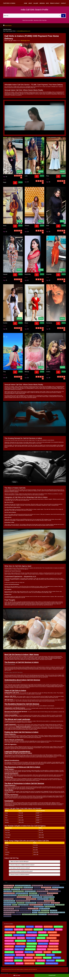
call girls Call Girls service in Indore (11, 906)
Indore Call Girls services (55, 891)
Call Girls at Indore (18, 887)
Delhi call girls (38, 926)
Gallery (35, 3)
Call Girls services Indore (26, 889)
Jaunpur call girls (9, 952)
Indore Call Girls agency (9, 912)
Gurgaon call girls (19, 929)
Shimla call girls (41, 960)
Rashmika (28, 274)
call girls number (7, 891)
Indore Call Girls (41, 893)
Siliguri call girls (60, 960)
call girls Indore (53, 910)
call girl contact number (44, 912)
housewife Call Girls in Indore (51, 889)
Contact (63, 3)
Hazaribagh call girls (30, 949)
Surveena (49, 323)
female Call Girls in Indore (57, 887)
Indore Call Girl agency (33, 908)
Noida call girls (28, 929)
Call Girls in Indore (9, 3)
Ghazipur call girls (31, 946)
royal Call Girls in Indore (52, 893)
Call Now (15, 183)
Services (42, 3)
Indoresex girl (7, 889)
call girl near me (7, 904)
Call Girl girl (36, 887)
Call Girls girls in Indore (18, 891)
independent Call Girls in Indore (23, 900)
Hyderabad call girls (9, 926)
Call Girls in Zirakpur (54, 935)
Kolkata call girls (20, 926)
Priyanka (48, 274)
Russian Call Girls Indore (9, 900)
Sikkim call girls (50, 960)
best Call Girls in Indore (53, 914)
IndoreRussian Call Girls (25, 910)
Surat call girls (19, 963)
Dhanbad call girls (54, 943)
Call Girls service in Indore (9, 902)
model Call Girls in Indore (42, 891)
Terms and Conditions (16, 969)
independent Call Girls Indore (36, 904)
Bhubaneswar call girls (43, 940)
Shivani (27, 225)
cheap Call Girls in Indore (37, 900)
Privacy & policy (55, 3)
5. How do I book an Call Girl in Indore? (19, 874)
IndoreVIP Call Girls (55, 902)
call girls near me (33, 893)
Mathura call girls (20, 954)
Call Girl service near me (43, 898)
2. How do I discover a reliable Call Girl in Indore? (22, 864)
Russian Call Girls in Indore (22, 893)
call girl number (45, 910)
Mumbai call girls (48, 926)
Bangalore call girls (49, 929)
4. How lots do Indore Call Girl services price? (21, 871)
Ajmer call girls (20, 938)
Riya (47, 176)
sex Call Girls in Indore (31, 898)
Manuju (27, 371)
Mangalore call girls (9, 954)
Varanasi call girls (40, 963)
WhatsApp (21, 182)
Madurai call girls (57, 952)
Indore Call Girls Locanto (37, 885)
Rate (47, 3)
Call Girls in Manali (43, 935)
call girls (51, 898)
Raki (47, 225)
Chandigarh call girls (10, 932)
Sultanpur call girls (9, 963)
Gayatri (5, 274)
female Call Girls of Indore (20, 908)
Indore (10, 25)
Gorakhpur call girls (42, 946)
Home (25, 3)
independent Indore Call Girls (46, 895)
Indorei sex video (36, 910)
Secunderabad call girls (29, 960)
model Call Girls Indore (49, 900)
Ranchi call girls (9, 960)
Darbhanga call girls (31, 943)
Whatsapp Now (25, 40)
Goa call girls (59, 929)
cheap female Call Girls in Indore (24, 896)
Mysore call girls (9, 957)
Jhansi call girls (19, 952)
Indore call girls (42, 932)
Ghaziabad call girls (20, 946)
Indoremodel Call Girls (8, 908)
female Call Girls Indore (31, 902)
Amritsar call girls (9, 940)
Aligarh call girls (41, 938)
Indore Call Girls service (30, 891)
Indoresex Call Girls (8, 887)
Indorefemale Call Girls (38, 889)
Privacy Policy (8, 969)
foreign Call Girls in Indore (9, 896)
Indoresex (15, 904)
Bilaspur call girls (54, 940)
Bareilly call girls (31, 940)
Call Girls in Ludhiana (10, 938)
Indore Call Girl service (44, 908)
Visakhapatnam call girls (51, 963)
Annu (4, 225)
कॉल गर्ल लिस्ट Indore (16, 914)
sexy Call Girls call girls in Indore (57, 912)
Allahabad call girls (51, 938)
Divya (26, 323)
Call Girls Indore (20, 902)
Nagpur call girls (19, 957)
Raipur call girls (47, 957)
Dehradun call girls (32, 932)
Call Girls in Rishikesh (31, 935)
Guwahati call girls (53, 946)
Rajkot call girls (56, 957)
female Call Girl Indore (19, 898)
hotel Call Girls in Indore (49, 896)
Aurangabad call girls (20, 940)
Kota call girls (47, 952)
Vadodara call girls (29, 963)
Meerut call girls (30, 954)
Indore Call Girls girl (28, 887)
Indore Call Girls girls (8, 898)
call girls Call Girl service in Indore (22, 885)
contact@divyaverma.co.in (23, 31)
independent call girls (38, 906)
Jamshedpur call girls (53, 949)
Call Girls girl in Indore (9, 885)
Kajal (4, 182)
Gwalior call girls (9, 949)
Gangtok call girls (9, 946)
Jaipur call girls (8, 929)
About (30, 3)
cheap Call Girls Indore (49, 904)
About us (22, 969)
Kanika (5, 323)
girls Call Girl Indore (59, 904)
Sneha (48, 371)
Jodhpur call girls (52, 932)
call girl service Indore (46, 887)
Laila (26, 176)
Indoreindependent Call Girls (10, 895)
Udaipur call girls (58, 926)
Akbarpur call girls (31, 938)
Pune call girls (30, 926)
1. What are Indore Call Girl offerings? (19, 861)
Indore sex (34, 912)
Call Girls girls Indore (33, 895)
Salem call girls (18, 960)
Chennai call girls (38, 929)
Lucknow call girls (21, 932)
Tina (4, 371)
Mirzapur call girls (40, 954)
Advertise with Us (28, 969)
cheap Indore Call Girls (23, 895)
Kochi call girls (38, 952)
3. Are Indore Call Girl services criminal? (20, 868)
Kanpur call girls (29, 952)
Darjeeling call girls (43, 943)
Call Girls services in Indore (43, 902)
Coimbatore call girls (10, 943)
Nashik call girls (28, 957)
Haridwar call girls (19, 949)
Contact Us (35, 969)
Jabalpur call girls (41, 949)
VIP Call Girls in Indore (50, 906)
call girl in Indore (42, 914)
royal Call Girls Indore (37, 896)
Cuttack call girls (21, 943)
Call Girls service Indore (9, 893)
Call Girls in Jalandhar (19, 935)
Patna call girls (37, 957)
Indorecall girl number (23, 904)
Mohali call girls (50, 954)
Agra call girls (8, 935)
